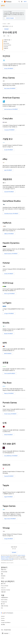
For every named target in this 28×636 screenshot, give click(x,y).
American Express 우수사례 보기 (11, 109)
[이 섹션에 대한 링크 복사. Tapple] (10, 485)
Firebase (4, 23)
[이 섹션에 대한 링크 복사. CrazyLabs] (14, 118)
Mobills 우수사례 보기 (8, 333)
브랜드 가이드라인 (4, 605)
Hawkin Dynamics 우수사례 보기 (10, 253)
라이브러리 (3, 576)
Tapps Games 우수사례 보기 (10, 518)
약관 (2, 629)
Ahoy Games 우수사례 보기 (9, 88)
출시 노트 (3, 603)
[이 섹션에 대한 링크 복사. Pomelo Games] (18, 403)
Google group (4, 601)
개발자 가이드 (3, 569)
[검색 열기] (19, 1)
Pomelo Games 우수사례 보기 (10, 413)
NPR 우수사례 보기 (7, 353)
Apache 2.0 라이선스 (5, 557)
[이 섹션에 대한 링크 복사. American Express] (21, 98)
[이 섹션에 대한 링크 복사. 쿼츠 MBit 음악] (17, 444)
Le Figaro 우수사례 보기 (9, 313)
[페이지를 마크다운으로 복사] (8, 36)
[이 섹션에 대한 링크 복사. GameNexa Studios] (22, 201)
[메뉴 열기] (2, 1)
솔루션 (3, 5)
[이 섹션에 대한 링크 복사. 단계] (7, 423)
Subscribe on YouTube (5, 589)
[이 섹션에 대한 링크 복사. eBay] (8, 159)
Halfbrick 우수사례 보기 (9, 233)
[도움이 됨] (10, 26)
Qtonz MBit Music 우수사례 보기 (11, 455)
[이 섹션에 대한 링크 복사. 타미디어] (11, 465)
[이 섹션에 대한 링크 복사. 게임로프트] (13, 179)
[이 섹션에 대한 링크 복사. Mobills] (10, 323)
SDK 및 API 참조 (4, 571)
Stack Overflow (4, 599)
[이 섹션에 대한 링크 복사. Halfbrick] (12, 223)
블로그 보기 (3, 583)
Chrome (2, 618)
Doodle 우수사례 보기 (8, 149)
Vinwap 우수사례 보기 (8, 538)
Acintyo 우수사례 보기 (8, 68)
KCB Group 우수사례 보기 (9, 293)
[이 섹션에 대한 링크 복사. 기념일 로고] (14, 139)
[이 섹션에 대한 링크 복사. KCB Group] (14, 283)
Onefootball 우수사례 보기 (9, 373)
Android (2, 616)
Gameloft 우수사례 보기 (9, 191)
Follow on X (3, 587)
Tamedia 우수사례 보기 (8, 476)
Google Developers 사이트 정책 (7, 559)
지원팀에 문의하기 (4, 597)
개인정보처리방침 (7, 629)
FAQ (2, 608)
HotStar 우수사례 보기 (8, 273)
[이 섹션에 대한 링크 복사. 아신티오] (11, 56)
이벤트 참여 (3, 592)
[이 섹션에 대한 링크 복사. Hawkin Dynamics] (20, 243)
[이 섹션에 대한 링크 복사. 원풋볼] (9, 363)
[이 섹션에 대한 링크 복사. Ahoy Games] (16, 78)
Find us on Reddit (4, 585)
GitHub (2, 578)
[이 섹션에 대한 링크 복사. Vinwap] (11, 528)
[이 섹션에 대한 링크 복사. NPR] (8, 343)
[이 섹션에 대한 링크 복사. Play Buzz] (13, 383)
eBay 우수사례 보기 (8, 170)
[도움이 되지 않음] (12, 26)
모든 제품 (3, 624)
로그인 (25, 1)
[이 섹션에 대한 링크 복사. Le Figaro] (12, 303)
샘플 (2, 573)
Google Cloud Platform (5, 622)
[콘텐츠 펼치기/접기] (11, 40)
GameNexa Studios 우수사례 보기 (11, 213)
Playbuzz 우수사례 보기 (9, 393)
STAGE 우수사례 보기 (8, 434)
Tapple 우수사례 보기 (8, 496)
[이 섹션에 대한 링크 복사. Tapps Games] (16, 506)
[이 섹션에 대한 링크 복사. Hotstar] (11, 263)
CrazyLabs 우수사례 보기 (9, 129)
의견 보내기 (6, 29)
